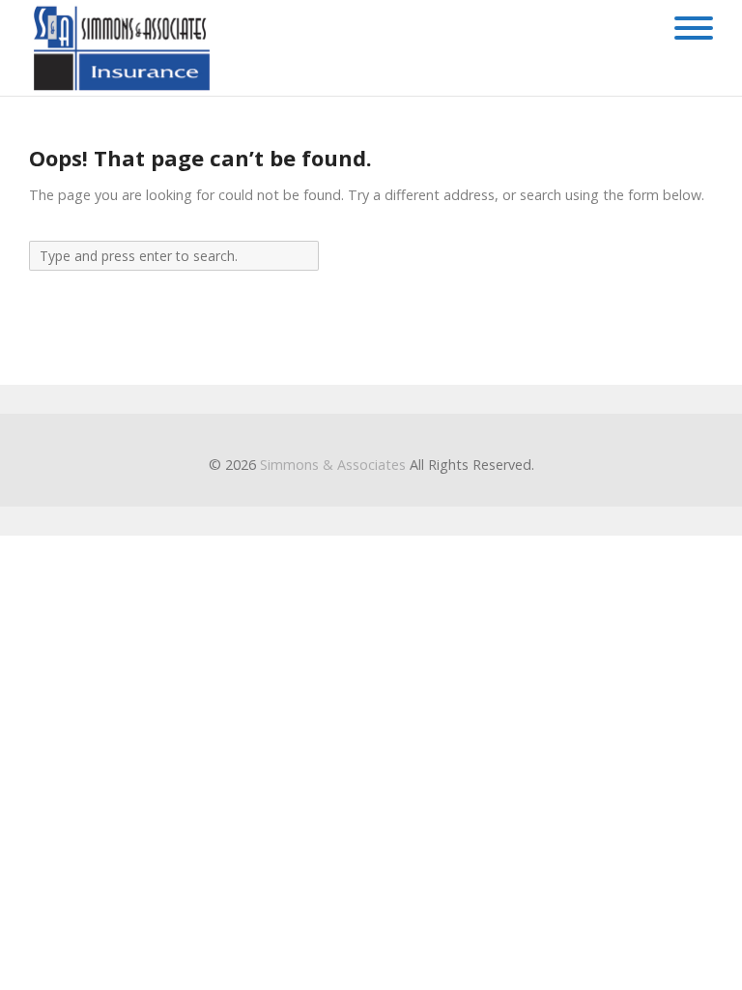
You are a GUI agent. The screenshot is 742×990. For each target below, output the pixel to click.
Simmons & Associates (333, 464)
